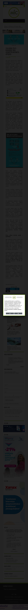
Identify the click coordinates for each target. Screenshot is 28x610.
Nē (18, 313)
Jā (9, 313)
